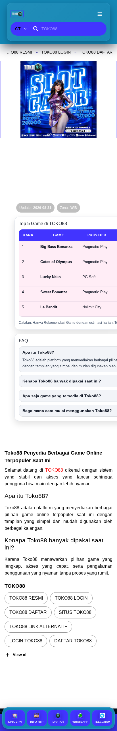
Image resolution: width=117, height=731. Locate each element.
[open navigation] (99, 14)
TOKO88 (55, 470)
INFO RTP (36, 721)
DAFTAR (58, 721)
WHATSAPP (80, 721)
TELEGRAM (102, 721)
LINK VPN (15, 721)
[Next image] (105, 99)
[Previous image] (12, 99)
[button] (58, 99)
